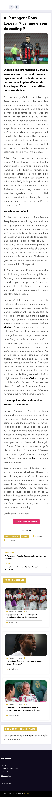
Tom (34, 458)
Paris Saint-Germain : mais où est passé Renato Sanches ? (24, 662)
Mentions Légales (6, 783)
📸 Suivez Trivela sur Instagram (26, 522)
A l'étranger (15, 536)
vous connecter (25, 735)
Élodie (7, 327)
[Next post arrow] (46, 567)
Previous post (9, 552)
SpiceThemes (26, 793)
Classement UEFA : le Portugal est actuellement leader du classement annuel (21, 616)
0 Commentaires (10, 540)
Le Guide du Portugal (7, 772)
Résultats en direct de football (9, 769)
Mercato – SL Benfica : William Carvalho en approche (23, 568)
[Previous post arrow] (46, 555)
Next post (8, 563)
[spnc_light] (16, 7)
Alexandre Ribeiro (15, 611)
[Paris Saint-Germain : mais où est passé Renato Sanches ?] (26, 645)
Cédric (33, 378)
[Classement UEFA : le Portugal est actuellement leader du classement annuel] (26, 599)
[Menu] (4, 7)
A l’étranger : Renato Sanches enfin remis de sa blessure (25, 557)
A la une (24, 536)
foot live (3, 765)
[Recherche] (11, 7)
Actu (6, 536)
